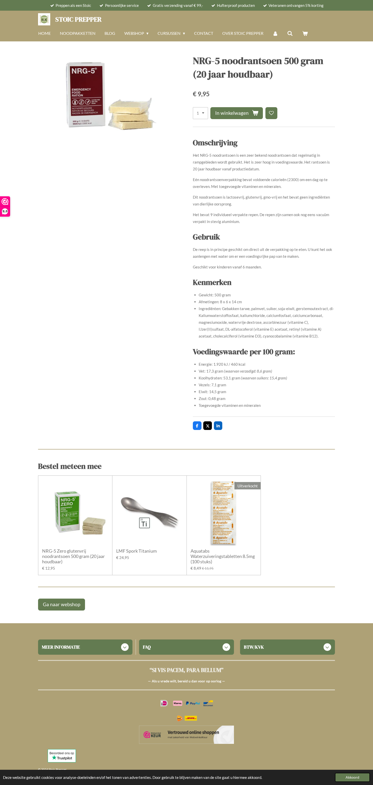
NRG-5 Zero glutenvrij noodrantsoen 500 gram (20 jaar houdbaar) (73, 556)
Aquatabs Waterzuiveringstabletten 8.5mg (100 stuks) (223, 556)
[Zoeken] (290, 33)
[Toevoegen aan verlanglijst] (271, 113)
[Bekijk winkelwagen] (305, 33)
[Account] (275, 33)
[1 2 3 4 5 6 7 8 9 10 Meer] (200, 113)
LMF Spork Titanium (136, 551)
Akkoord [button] (352, 777)
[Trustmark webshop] (186, 736)
